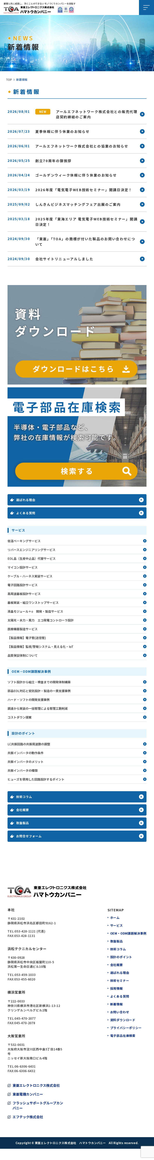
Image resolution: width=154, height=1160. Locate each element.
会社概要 (116, 964)
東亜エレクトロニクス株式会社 (36, 1085)
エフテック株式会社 (28, 1116)
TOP (9, 80)
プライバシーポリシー (126, 1027)
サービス (116, 925)
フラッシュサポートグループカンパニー (38, 1105)
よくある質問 (119, 996)
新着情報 (116, 1004)
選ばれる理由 (119, 972)
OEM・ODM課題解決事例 (128, 933)
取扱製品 (116, 941)
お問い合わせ (119, 1012)
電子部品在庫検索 (122, 1035)
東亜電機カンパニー (28, 1094)
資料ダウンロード (122, 1020)
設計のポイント (121, 957)
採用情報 (116, 988)
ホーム (115, 917)
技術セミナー (119, 980)
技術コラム (118, 949)
